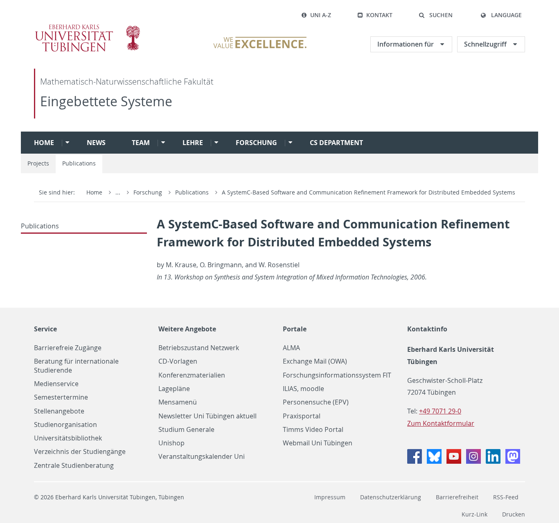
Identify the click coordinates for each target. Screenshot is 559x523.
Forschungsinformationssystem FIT (337, 375)
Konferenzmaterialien (191, 375)
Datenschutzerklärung (390, 497)
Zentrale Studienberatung (74, 465)
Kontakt (379, 15)
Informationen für (406, 44)
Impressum (329, 497)
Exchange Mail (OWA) (315, 361)
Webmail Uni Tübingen (317, 443)
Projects (38, 163)
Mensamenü (177, 402)
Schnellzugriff (486, 44)
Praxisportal (301, 416)
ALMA (291, 348)
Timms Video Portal (313, 429)
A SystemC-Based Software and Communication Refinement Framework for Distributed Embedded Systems (368, 192)
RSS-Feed (505, 497)
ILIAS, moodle (303, 388)
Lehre (193, 142)
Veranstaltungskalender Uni (201, 456)
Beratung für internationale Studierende (76, 365)
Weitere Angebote (187, 328)
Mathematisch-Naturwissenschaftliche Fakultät (127, 81)
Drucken (513, 514)
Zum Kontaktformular (440, 423)
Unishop (171, 443)
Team (141, 142)
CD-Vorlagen (177, 361)
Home (44, 142)
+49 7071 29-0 (440, 411)
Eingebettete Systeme (106, 101)
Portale (295, 328)
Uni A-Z (320, 15)
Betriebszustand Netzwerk (198, 348)
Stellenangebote (59, 411)
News (96, 142)
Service (45, 328)
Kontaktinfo (427, 328)
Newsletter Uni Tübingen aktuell (207, 416)
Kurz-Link (474, 514)
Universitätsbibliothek (68, 438)
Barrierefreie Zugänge (67, 348)
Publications (79, 163)
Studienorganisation (65, 424)
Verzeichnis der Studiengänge (80, 451)
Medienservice (56, 384)
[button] (436, 15)
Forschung (256, 142)
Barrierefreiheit (457, 497)
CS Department (336, 142)
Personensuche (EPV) (316, 402)
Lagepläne (174, 388)
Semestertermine (61, 397)
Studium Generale (186, 429)
